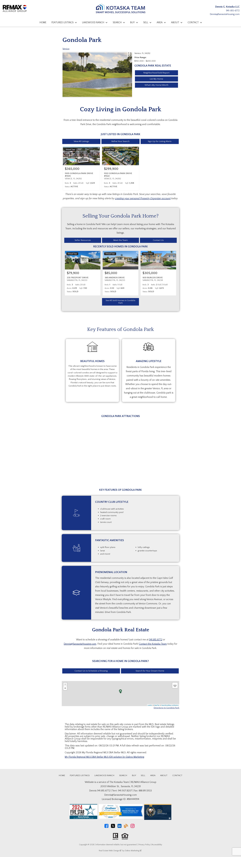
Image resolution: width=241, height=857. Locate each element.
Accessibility (157, 844)
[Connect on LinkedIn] (119, 827)
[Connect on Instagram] (133, 827)
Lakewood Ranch (104, 775)
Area (152, 775)
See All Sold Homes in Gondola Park (120, 301)
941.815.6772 (155, 639)
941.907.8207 (125, 790)
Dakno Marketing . (133, 851)
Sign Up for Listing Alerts (159, 141)
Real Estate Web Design (109, 851)
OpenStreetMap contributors (170, 705)
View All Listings (81, 141)
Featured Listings (80, 775)
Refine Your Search (120, 141)
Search (123, 775)
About (163, 775)
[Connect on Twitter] (113, 827)
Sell (143, 775)
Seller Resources (83, 240)
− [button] (65, 688)
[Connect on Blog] (126, 827)
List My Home (156, 79)
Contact (177, 775)
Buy (134, 775)
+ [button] (65, 684)
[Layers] (175, 685)
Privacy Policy (144, 844)
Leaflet (150, 705)
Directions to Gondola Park (166, 708)
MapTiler (157, 705)
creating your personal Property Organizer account (143, 198)
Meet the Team (120, 240)
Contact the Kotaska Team (153, 643)
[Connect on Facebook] (106, 827)
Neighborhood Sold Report (156, 73)
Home (43, 22)
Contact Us (158, 240)
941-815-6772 (232, 10)
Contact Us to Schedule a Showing (91, 671)
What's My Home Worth (156, 85)
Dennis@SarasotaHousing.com (224, 14)
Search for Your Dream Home (150, 671)
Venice (66, 49)
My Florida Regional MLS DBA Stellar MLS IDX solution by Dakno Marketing (104, 757)
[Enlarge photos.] (129, 54)
